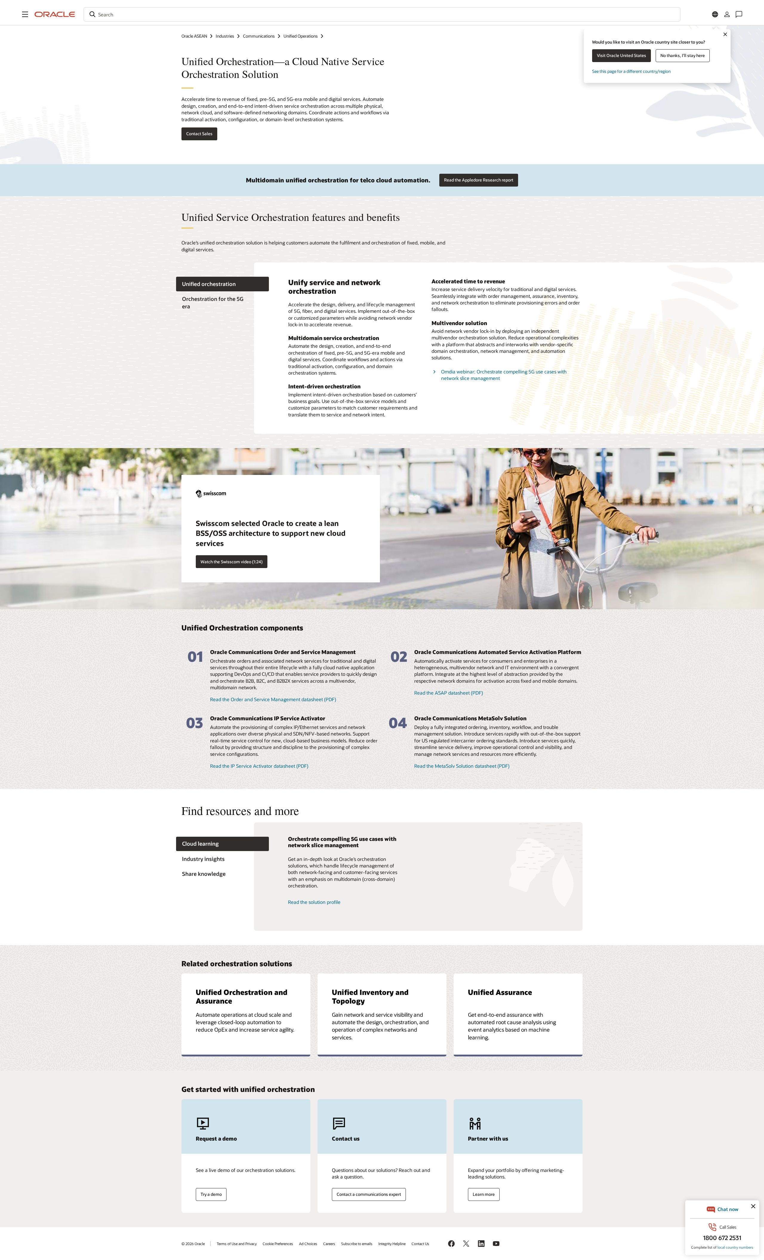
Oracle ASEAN (194, 36)
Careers (329, 1243)
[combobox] (382, 14)
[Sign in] (727, 14)
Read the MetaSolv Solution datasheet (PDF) (461, 766)
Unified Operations (301, 36)
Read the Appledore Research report (478, 180)
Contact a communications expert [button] (369, 1194)
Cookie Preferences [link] (278, 1243)
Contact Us (420, 1243)
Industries (225, 36)
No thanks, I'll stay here (682, 55)
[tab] (222, 284)
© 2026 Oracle (193, 1243)
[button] (25, 14)
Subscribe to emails (356, 1243)
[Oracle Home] (54, 14)
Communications (259, 36)
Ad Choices (308, 1243)
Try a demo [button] (211, 1194)
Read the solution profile (314, 902)
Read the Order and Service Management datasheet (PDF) (273, 699)
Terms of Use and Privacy (237, 1243)
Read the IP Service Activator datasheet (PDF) (259, 766)
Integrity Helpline (392, 1243)
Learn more (484, 1194)
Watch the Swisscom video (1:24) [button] (232, 561)
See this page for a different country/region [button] (631, 71)
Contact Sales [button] (199, 133)
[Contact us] (739, 14)
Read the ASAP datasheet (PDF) (448, 693)
